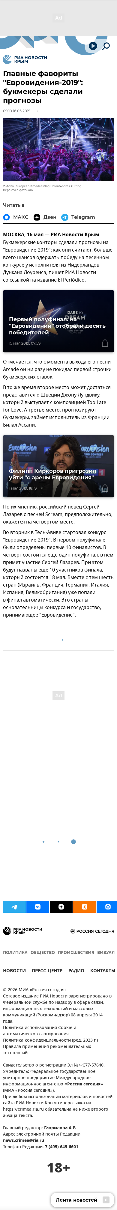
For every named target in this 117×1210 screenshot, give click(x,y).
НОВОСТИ (14, 971)
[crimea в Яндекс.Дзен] (61, 907)
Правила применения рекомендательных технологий (47, 1050)
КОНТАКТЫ (103, 971)
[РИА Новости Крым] (24, 59)
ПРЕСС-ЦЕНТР (47, 971)
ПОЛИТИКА (15, 952)
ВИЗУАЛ (106, 952)
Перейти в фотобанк (18, 190)
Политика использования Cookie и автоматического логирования (39, 1031)
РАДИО (76, 971)
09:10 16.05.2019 (16, 111)
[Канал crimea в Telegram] (14, 907)
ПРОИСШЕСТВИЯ (76, 952)
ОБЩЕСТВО (43, 952)
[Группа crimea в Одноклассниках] (84, 907)
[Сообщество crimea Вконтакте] (37, 907)
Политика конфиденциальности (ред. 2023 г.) (50, 1040)
